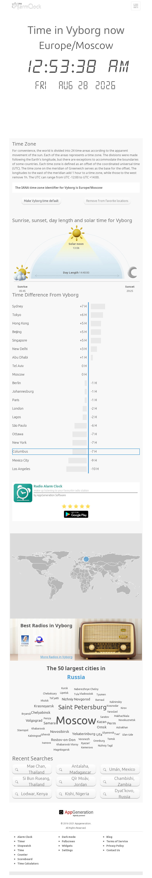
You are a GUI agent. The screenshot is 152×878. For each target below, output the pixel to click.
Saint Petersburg (82, 706)
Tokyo (16, 314)
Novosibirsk (59, 731)
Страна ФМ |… (39, 645)
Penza (47, 718)
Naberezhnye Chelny (86, 689)
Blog (109, 836)
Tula (76, 694)
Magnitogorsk (62, 749)
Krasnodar (112, 705)
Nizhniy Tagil (105, 745)
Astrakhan (122, 727)
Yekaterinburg (83, 734)
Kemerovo (87, 747)
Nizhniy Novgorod (76, 699)
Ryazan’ (85, 743)
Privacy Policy (115, 845)
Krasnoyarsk (44, 706)
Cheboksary (50, 693)
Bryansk (26, 713)
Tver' (117, 734)
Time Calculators (28, 863)
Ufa (99, 734)
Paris (15, 400)
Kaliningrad (34, 735)
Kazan (101, 722)
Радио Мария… (25, 645)
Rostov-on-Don (63, 740)
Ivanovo (46, 742)
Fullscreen (68, 841)
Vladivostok (86, 693)
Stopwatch (24, 845)
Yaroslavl (112, 711)
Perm (111, 723)
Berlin (16, 383)
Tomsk (111, 738)
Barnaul (99, 699)
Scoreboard (24, 859)
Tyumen (101, 694)
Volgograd (34, 720)
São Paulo (19, 425)
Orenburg (99, 740)
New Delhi (19, 349)
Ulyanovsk (108, 732)
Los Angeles (21, 469)
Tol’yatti (54, 698)
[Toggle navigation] (136, 5)
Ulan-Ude (127, 734)
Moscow (18, 374)
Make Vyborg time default (41, 200)
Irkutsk (45, 700)
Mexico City (20, 460)
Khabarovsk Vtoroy (67, 744)
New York (19, 442)
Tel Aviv (18, 366)
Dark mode (69, 836)
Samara (50, 723)
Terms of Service (117, 841)
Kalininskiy (116, 701)
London (17, 408)
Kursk (64, 688)
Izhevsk (45, 734)
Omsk (101, 727)
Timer (21, 841)
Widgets (67, 845)
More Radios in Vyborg (56, 657)
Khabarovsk (38, 728)
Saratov (104, 716)
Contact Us (113, 850)
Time (20, 850)
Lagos (16, 417)
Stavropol (22, 730)
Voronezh (84, 739)
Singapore (19, 340)
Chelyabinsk (40, 712)
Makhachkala (121, 715)
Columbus (20, 451)
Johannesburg (23, 391)
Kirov (124, 708)
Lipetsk (64, 692)
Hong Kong (20, 323)
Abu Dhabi (20, 357)
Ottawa (17, 434)
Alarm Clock (24, 836)
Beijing (17, 332)
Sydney (17, 306)
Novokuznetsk (127, 720)
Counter (22, 854)
